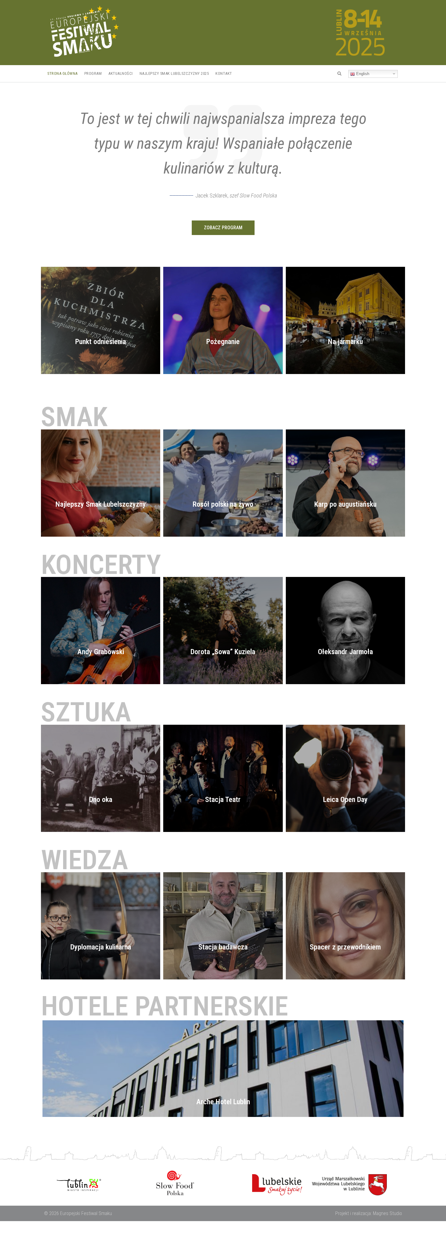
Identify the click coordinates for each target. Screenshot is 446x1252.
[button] (223, 227)
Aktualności (120, 73)
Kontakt (223, 73)
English (362, 73)
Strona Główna (62, 73)
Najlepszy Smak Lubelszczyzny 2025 (174, 73)
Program (93, 73)
